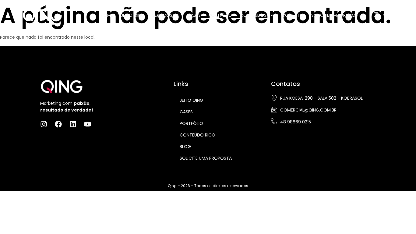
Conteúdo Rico (197, 135)
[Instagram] (376, 14)
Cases (194, 15)
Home (107, 15)
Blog (185, 147)
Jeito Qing (132, 15)
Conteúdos (253, 15)
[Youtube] (406, 14)
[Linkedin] (396, 14)
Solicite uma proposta (206, 158)
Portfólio (220, 15)
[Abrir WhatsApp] (401, 218)
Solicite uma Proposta (337, 15)
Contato (292, 15)
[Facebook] (386, 14)
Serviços (162, 15)
